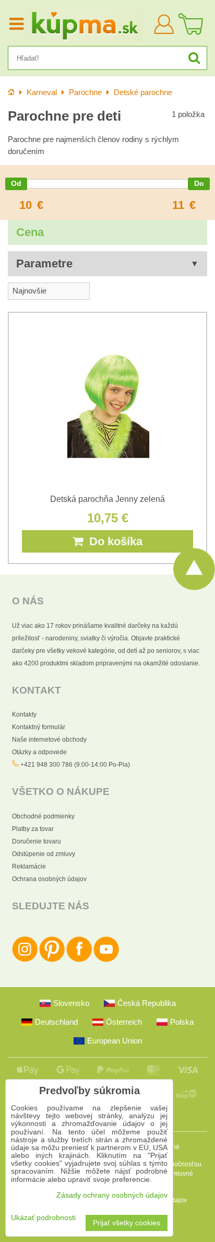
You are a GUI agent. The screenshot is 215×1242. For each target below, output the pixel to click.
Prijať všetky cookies (126, 1223)
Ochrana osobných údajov (49, 879)
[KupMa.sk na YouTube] (106, 960)
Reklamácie (29, 866)
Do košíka (112, 541)
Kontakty (24, 714)
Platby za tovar (33, 829)
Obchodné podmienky (43, 816)
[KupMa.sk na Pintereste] (52, 960)
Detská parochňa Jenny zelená (107, 499)
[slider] (16, 184)
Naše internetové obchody (49, 739)
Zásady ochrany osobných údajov (112, 1195)
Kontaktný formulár (38, 727)
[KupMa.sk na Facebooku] (79, 960)
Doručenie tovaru (36, 841)
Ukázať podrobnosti (43, 1218)
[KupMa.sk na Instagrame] (25, 960)
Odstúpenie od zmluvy (43, 854)
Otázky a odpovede (39, 752)
